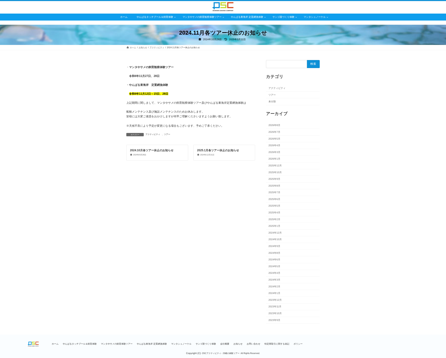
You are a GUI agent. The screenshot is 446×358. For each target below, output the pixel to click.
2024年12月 (275, 232)
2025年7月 (274, 192)
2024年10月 (275, 239)
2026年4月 (274, 145)
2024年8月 (274, 252)
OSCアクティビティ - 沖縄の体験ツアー (221, 353)
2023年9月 (274, 319)
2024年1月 (274, 293)
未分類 (272, 101)
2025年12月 (275, 165)
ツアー (167, 134)
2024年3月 (274, 279)
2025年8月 (274, 185)
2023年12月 (275, 299)
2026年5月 (274, 138)
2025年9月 (274, 179)
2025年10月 (275, 172)
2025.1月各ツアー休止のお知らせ (218, 150)
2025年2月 (274, 219)
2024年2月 (274, 286)
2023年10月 (275, 313)
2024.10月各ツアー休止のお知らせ (152, 150)
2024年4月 (274, 273)
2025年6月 (274, 199)
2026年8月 (274, 125)
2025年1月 (274, 226)
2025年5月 (274, 205)
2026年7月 (274, 132)
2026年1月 (274, 158)
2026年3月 (274, 152)
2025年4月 (274, 212)
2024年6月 (274, 259)
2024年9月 (274, 246)
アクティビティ (152, 134)
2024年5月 (274, 266)
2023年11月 (274, 306)
